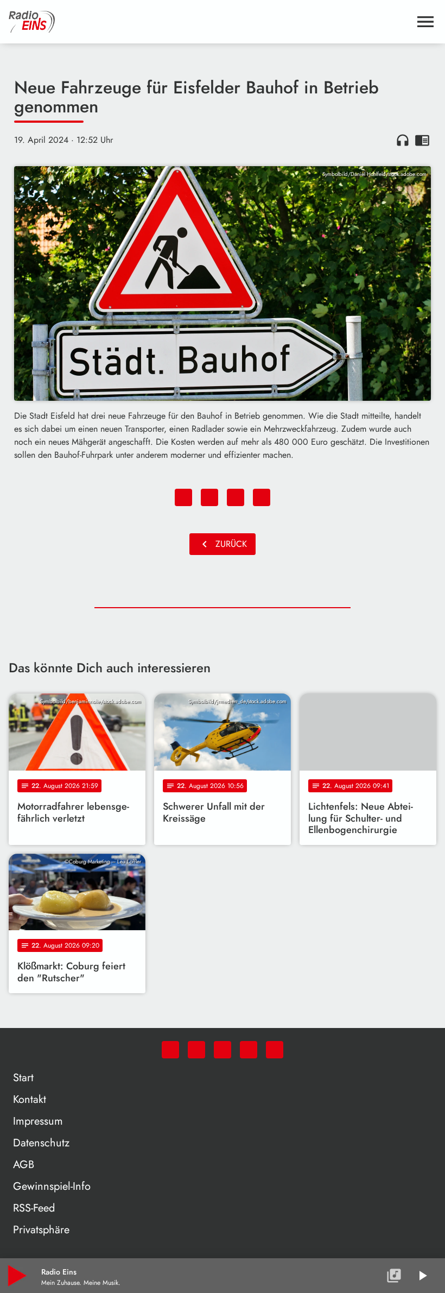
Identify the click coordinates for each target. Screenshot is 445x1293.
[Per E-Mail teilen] (261, 497)
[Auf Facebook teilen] (183, 497)
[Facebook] (196, 1049)
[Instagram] (222, 1049)
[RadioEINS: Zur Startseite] (209, 22)
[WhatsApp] (170, 1049)
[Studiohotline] (274, 1049)
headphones (402, 140)
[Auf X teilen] (209, 497)
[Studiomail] (248, 1049)
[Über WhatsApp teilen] (235, 497)
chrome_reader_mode (422, 140)
